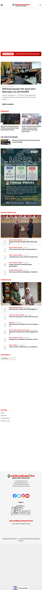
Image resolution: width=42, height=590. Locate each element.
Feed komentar (5, 418)
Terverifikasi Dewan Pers (21, 520)
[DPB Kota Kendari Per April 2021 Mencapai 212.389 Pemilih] (21, 73)
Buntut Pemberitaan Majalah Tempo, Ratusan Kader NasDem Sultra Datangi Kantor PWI (10, 128)
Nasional (11, 322)
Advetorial (12, 315)
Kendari (20, 240)
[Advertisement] (21, 30)
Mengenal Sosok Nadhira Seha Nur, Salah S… (24, 339)
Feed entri (4, 415)
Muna (27, 330)
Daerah (20, 330)
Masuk (2, 413)
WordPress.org (5, 421)
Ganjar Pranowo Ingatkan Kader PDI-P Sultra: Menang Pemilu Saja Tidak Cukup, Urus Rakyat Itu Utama (31, 128)
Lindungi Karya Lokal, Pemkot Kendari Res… (24, 257)
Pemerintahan (18, 270)
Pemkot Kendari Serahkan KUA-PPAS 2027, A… (23, 242)
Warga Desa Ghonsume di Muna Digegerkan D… (23, 332)
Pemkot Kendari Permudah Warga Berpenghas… (20, 265)
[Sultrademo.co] (21, 5)
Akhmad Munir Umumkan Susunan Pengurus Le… (23, 325)
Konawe (11, 270)
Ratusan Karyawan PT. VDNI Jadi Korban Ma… (24, 317)
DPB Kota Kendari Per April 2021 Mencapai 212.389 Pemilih (19, 90)
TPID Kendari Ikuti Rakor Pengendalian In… (23, 249)
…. (8, 99)
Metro (24, 330)
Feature (20, 307)
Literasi (20, 337)
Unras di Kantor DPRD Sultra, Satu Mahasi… (23, 347)
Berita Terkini (13, 240)
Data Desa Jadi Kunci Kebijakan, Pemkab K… (24, 272)
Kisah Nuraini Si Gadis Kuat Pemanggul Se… (23, 309)
